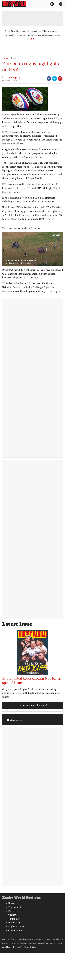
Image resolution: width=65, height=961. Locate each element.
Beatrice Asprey (11, 77)
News (13, 58)
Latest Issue (17, 624)
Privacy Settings (30, 947)
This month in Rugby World (32, 705)
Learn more (32, 39)
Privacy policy (17, 947)
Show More (15, 720)
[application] (32, 249)
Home (5, 58)
